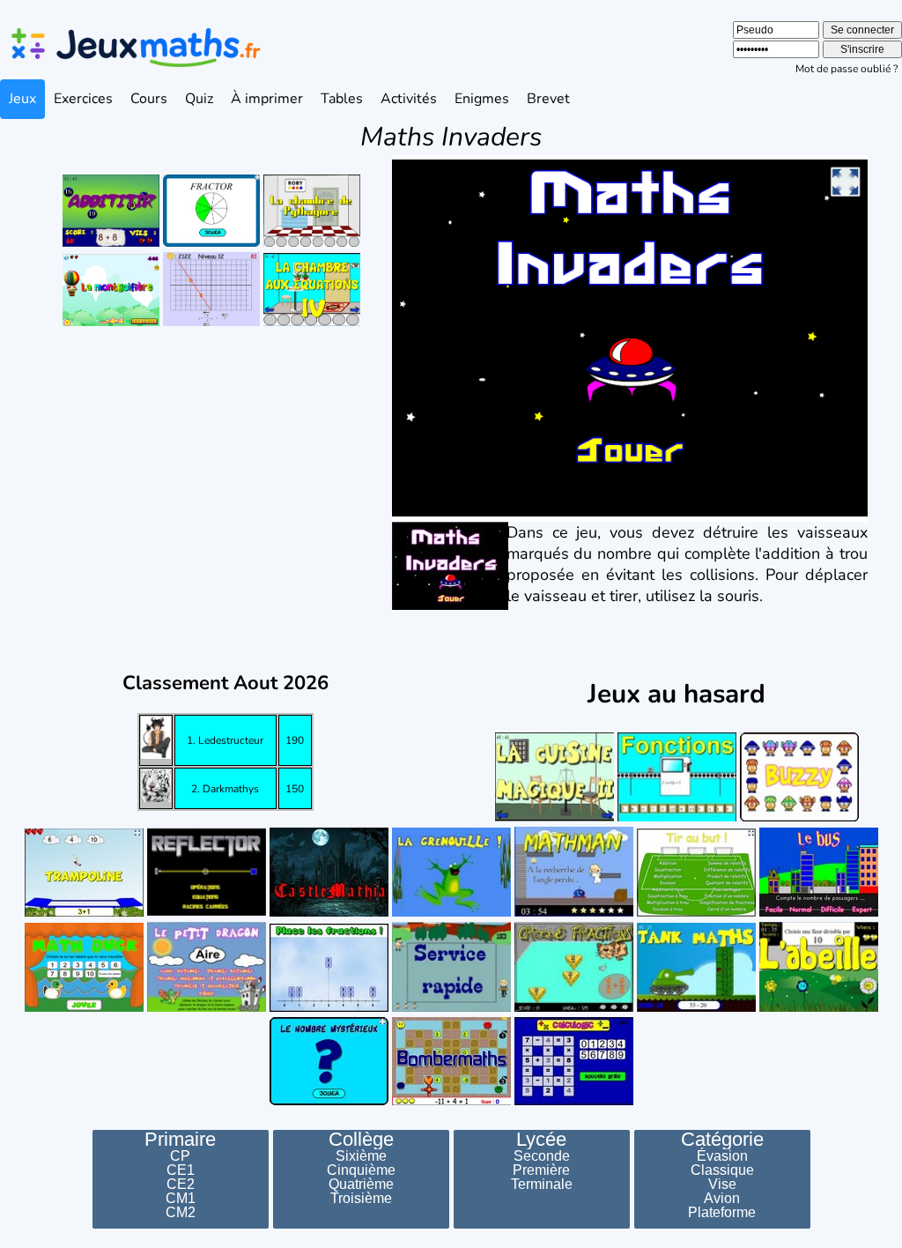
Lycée (541, 1139)
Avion (722, 1199)
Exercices (83, 98)
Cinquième (361, 1170)
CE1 (180, 1170)
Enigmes (482, 98)
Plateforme (722, 1213)
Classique (722, 1170)
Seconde (542, 1156)
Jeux (22, 98)
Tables (342, 98)
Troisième (361, 1199)
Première (541, 1170)
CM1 (181, 1199)
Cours (148, 98)
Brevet (548, 98)
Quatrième (361, 1184)
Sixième (361, 1156)
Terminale (542, 1184)
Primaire (180, 1139)
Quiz (199, 98)
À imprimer (267, 98)
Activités (409, 98)
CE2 (180, 1184)
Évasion (722, 1156)
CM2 (181, 1213)
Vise (722, 1184)
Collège (361, 1139)
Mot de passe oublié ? (846, 69)
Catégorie (722, 1139)
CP (180, 1156)
